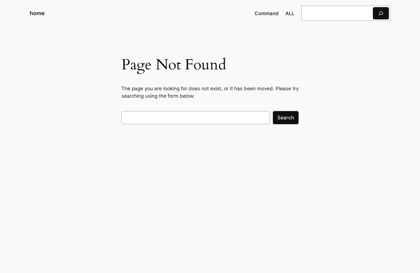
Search (285, 118)
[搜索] (381, 13)
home (37, 13)
